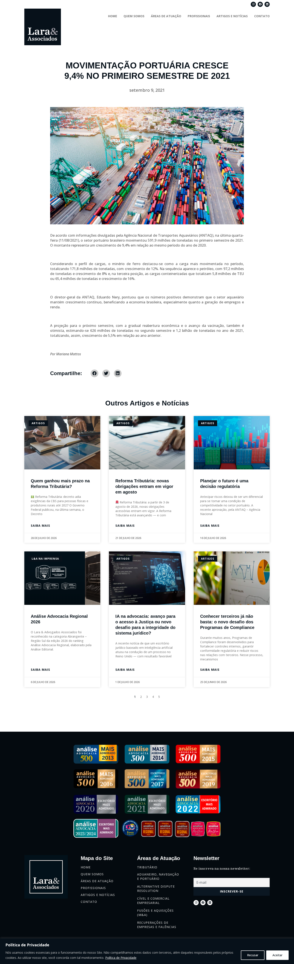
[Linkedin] (267, 4)
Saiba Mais (40, 525)
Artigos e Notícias (232, 16)
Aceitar (277, 955)
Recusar (252, 955)
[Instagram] (253, 4)
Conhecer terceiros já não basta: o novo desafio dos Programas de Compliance (227, 622)
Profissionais (199, 16)
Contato (262, 16)
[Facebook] (260, 4)
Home (112, 16)
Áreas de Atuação (166, 16)
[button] (94, 373)
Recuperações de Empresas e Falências (156, 925)
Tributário (147, 867)
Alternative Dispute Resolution (156, 888)
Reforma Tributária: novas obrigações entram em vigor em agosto (144, 486)
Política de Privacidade (120, 958)
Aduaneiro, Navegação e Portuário (158, 876)
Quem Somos (134, 16)
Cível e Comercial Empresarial (153, 900)
